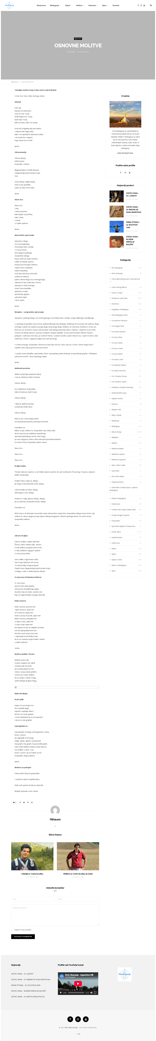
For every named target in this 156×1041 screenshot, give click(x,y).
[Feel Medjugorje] (9, 5)
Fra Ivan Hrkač (117, 337)
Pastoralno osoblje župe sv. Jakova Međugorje (123, 488)
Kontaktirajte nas (125, 153)
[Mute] (91, 992)
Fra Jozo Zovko (117, 348)
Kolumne (92, 5)
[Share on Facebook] (5, 97)
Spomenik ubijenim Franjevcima (123, 526)
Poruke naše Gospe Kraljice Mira (124, 509)
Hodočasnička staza (119, 393)
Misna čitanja (116, 432)
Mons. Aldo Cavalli (118, 465)
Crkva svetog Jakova (119, 287)
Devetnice (115, 304)
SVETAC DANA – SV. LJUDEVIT (22, 974)
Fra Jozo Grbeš (117, 343)
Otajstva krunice (118, 482)
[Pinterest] (5, 108)
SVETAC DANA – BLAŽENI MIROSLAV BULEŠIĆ (28, 991)
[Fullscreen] (95, 992)
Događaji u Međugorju (120, 309)
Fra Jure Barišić (117, 354)
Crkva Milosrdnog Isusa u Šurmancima (126, 279)
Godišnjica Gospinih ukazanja (122, 387)
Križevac (115, 404)
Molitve (79, 5)
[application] (78, 983)
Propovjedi (116, 521)
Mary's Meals (116, 415)
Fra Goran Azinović (119, 332)
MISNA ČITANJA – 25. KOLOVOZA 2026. (133, 224)
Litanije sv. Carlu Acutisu (32, 874)
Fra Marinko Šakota (119, 365)
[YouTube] (86, 1019)
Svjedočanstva (117, 537)
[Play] (61, 992)
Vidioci (114, 548)
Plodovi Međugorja (119, 498)
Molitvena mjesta (118, 454)
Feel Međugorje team (120, 315)
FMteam (72, 52)
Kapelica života (117, 398)
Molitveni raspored (118, 460)
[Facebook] (70, 1019)
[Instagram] (78, 1019)
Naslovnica (41, 5)
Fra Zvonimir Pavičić (119, 382)
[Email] (5, 114)
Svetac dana (116, 532)
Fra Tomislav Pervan (119, 376)
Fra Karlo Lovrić (117, 359)
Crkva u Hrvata (117, 293)
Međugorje (54, 5)
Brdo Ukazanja (117, 273)
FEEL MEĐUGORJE (71, 1028)
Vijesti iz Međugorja (119, 565)
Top (78, 1034)
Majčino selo (116, 409)
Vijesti (67, 5)
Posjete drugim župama (120, 515)
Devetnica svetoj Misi (119, 298)
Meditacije (115, 421)
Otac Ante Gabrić (118, 476)
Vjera (104, 5)
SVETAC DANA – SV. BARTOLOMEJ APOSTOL (28, 996)
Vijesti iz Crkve (117, 560)
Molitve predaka (117, 448)
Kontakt (116, 5)
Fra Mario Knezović (119, 371)
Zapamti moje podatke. (23, 930)
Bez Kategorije (117, 268)
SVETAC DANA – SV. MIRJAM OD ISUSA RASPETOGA (133, 209)
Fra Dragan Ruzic (118, 326)
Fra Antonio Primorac (119, 320)
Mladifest (115, 437)
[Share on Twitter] (5, 103)
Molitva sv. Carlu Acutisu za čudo (78, 874)
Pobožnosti (116, 504)
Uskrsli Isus (116, 543)
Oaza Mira (115, 471)
